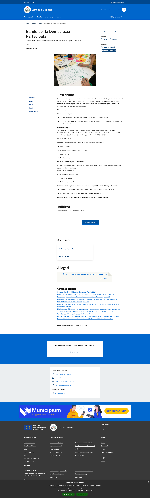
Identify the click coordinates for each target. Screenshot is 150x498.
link (92, 490)
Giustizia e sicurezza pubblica (84, 443)
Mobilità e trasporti (55, 455)
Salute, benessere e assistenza (84, 452)
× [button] (148, 482)
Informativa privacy (81, 474)
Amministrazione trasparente (84, 471)
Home (28, 24)
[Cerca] (124, 10)
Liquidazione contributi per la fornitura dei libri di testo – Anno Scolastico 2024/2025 (85, 319)
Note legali (78, 477)
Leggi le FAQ (53, 477)
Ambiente (78, 449)
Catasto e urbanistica (56, 452)
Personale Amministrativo (31, 458)
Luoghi (103, 458)
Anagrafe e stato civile (56, 443)
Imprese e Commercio (56, 446)
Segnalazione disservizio (57, 474)
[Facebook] (108, 9)
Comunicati (104, 446)
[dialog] (75, 489)
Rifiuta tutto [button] (82, 494)
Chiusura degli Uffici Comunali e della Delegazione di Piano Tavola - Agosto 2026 (83, 297)
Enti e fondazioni (29, 452)
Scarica (105, 279)
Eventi (103, 461)
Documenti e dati (29, 462)
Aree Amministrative (30, 446)
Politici (26, 455)
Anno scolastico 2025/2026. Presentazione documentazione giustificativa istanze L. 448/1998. (88, 316)
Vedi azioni (113, 32)
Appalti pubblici (54, 449)
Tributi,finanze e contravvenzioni (85, 446)
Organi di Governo (29, 443)
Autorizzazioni (79, 455)
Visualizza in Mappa (91, 222)
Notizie (103, 443)
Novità (34, 24)
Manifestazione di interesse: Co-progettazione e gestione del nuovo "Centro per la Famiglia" (87, 299)
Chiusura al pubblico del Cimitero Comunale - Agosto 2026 (76, 292)
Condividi (104, 32)
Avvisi (40, 24)
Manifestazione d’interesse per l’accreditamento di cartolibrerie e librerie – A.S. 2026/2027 (86, 294)
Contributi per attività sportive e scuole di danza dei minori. (76, 314)
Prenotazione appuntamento (58, 471)
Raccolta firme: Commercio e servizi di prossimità (73, 302)
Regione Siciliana (29, 2)
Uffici (25, 449)
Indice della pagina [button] (33, 92)
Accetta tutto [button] (68, 494)
